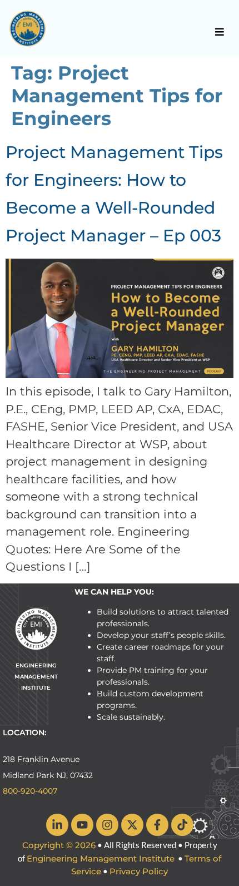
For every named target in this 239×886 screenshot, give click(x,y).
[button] (220, 32)
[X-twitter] (132, 825)
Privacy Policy (138, 871)
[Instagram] (107, 825)
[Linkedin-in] (57, 825)
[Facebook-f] (157, 825)
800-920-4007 (30, 791)
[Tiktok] (182, 825)
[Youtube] (82, 825)
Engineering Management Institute (101, 858)
